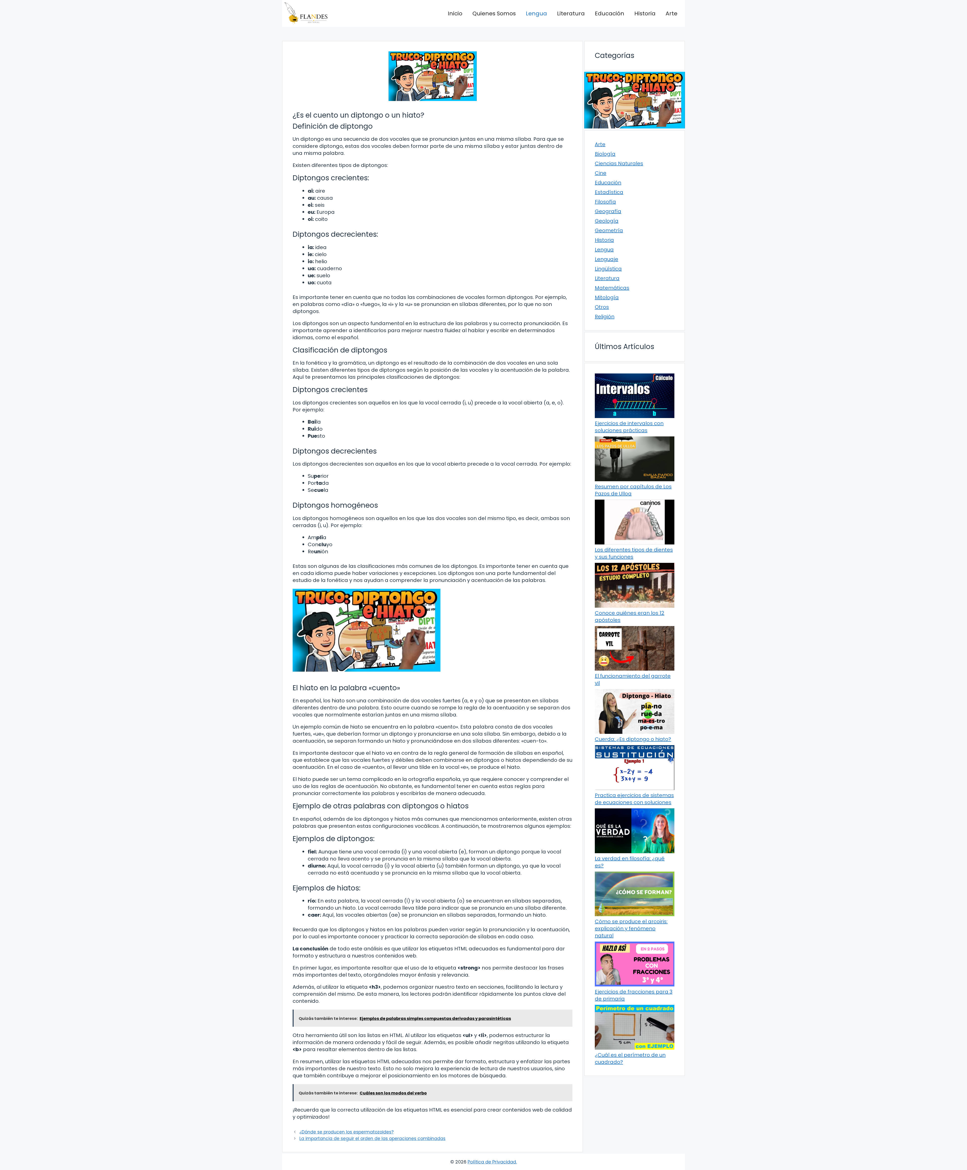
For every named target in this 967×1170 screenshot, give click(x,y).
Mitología (607, 297)
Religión (604, 316)
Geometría (609, 230)
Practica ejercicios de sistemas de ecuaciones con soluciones (634, 799)
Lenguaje (606, 259)
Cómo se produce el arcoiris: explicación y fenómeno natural (631, 928)
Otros (602, 307)
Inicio (455, 13)
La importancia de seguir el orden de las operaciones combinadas (372, 1138)
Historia (644, 13)
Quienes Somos (494, 13)
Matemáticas (612, 287)
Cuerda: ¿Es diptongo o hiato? (633, 739)
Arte (671, 13)
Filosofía (605, 201)
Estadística (609, 192)
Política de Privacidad (492, 1162)
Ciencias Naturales (619, 163)
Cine (600, 173)
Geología (606, 220)
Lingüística (608, 268)
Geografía (608, 211)
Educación (609, 13)
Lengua (536, 13)
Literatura (571, 13)
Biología (605, 153)
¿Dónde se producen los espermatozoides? (346, 1132)
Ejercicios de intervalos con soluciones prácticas (629, 427)
